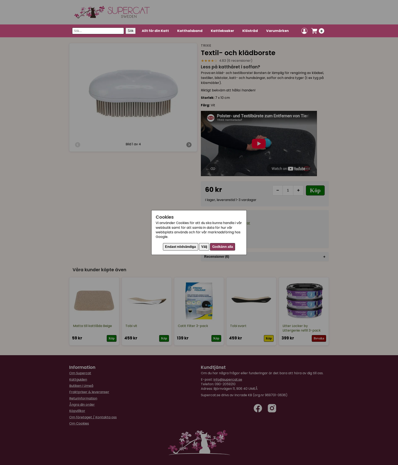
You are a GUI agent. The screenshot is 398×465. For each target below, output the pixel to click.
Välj (204, 246)
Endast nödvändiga (180, 246)
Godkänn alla (222, 246)
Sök (130, 31)
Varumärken (277, 31)
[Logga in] (304, 31)
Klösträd (250, 31)
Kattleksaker (222, 31)
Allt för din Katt (155, 31)
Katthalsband (190, 31)
